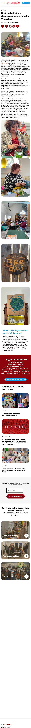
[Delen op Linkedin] (10, 26)
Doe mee (26, 3)
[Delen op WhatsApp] (13, 26)
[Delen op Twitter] (6, 26)
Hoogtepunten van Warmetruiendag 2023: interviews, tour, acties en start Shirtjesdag (14, 470)
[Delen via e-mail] (17, 26)
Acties (3, 10)
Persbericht (6, 436)
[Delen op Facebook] (2, 26)
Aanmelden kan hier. (8, 349)
